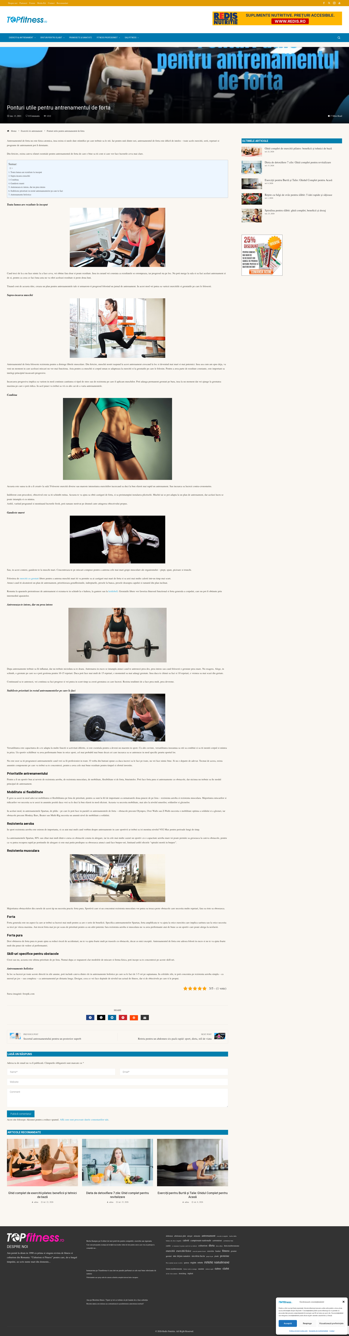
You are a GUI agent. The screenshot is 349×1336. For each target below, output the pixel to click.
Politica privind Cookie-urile (298, 1331)
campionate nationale (200, 1240)
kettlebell (113, 591)
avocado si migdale (222, 1236)
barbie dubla (233, 1236)
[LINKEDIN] (112, 1017)
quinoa (186, 1262)
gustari (169, 1256)
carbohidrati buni (228, 1241)
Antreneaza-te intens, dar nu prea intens (27, 187)
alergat (189, 1236)
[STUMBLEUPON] (134, 1017)
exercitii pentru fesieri (199, 1251)
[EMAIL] (145, 1017)
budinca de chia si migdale (173, 1241)
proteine (224, 1256)
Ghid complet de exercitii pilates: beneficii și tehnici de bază (298, 148)
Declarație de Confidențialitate (318, 1331)
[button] (343, 1301)
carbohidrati (217, 1240)
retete (200, 1262)
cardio (168, 1246)
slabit (225, 1268)
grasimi (234, 1251)
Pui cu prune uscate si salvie (174, 1263)
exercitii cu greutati (29, 578)
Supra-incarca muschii (20, 175)
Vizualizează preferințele (331, 1323)
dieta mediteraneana (231, 1246)
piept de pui (209, 1256)
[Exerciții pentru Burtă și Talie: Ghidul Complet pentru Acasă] (252, 183)
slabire (218, 1268)
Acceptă (288, 1323)
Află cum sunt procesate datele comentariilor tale (84, 1119)
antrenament (208, 1235)
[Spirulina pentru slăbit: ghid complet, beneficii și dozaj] (252, 215)
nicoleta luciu (198, 1256)
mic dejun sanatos (181, 1256)
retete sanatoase (216, 1261)
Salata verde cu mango (190, 1269)
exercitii (170, 1251)
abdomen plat (180, 1235)
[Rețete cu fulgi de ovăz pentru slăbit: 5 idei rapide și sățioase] (252, 199)
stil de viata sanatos (171, 1274)
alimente (197, 1236)
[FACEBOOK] (90, 1017)
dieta (212, 1245)
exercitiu (210, 1251)
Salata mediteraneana (174, 1269)
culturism (202, 1245)
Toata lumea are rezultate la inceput (26, 172)
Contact (332, 1331)
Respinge (307, 1323)
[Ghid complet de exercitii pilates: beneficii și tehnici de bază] (252, 152)
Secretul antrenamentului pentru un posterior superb (52, 1036)
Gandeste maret (17, 183)
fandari (218, 1251)
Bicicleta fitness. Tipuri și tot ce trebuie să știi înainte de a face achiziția (120, 1300)
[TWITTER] (101, 1017)
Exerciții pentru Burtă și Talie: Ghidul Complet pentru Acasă (298, 180)
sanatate (201, 1269)
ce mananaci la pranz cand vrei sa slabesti (184, 1246)
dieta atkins (219, 1246)
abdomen (169, 1236)
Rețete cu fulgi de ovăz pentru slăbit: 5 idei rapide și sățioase (298, 195)
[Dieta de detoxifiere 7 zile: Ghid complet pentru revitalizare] (252, 167)
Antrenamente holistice (20, 194)
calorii (186, 1240)
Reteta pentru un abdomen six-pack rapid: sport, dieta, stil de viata (175, 1036)
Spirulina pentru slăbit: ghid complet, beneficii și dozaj (295, 210)
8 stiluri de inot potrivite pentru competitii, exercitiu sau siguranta (126, 1241)
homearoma (90, 1270)
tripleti (190, 1273)
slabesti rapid (209, 1269)
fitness (225, 1251)
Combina (14, 179)
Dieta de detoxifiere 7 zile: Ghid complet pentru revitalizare (298, 162)
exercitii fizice (183, 1251)
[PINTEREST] (123, 1017)
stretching (182, 1273)
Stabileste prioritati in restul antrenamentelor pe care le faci (36, 190)
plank (216, 1256)
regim (193, 1262)
